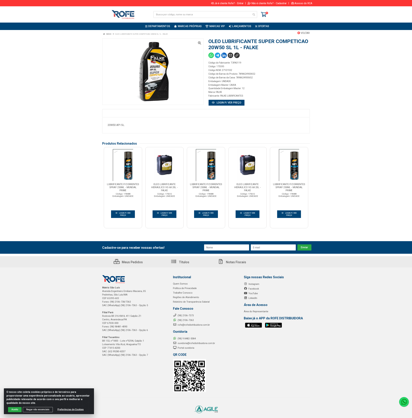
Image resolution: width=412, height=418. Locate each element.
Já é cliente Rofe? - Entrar (228, 3)
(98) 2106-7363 (185, 320)
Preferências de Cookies (70, 409)
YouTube (253, 293)
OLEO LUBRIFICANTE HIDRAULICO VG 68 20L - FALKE (164, 187)
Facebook (253, 288)
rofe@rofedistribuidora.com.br (193, 324)
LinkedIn (252, 298)
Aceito (14, 409)
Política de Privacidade (185, 288)
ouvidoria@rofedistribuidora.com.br (196, 343)
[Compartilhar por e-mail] (230, 55)
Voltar (305, 32)
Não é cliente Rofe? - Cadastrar (269, 3)
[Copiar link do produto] (237, 55)
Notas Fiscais (235, 262)
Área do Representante (256, 311)
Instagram (253, 284)
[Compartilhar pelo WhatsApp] (211, 55)
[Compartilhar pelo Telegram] (217, 55)
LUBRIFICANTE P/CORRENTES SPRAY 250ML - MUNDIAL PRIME (123, 187)
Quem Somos (180, 283)
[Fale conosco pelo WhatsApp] (404, 402)
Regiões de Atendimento (186, 297)
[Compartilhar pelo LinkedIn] (224, 55)
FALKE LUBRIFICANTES (231, 95)
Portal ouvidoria (185, 347)
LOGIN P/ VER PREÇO (228, 102)
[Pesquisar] (253, 14)
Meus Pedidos (132, 262)
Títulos (183, 262)
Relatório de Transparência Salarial (191, 301)
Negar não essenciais (37, 409)
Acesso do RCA (303, 3)
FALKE (219, 92)
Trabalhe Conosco (182, 292)
